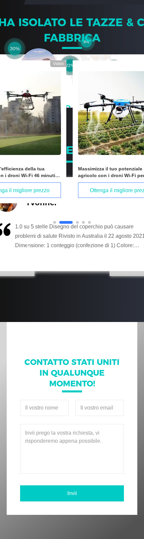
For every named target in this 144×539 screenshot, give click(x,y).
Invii (72, 493)
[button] (28, 245)
